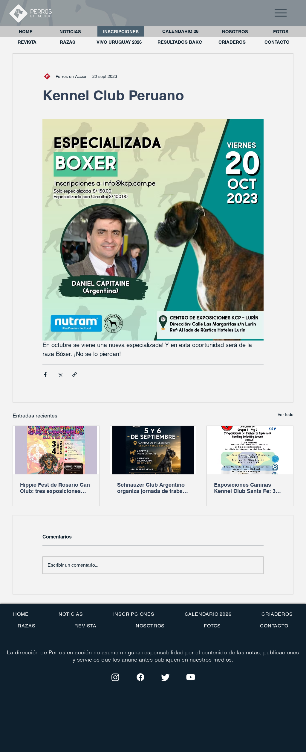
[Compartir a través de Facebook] (45, 374)
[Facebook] (140, 677)
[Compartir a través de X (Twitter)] (60, 374)
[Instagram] (115, 677)
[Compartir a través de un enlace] (74, 374)
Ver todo (285, 414)
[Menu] (281, 13)
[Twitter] (165, 677)
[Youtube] (191, 677)
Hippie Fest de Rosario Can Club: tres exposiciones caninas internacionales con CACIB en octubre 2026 (55, 488)
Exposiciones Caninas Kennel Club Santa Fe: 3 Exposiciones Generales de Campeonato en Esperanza (249, 488)
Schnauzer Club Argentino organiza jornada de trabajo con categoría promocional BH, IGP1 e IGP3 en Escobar (153, 488)
